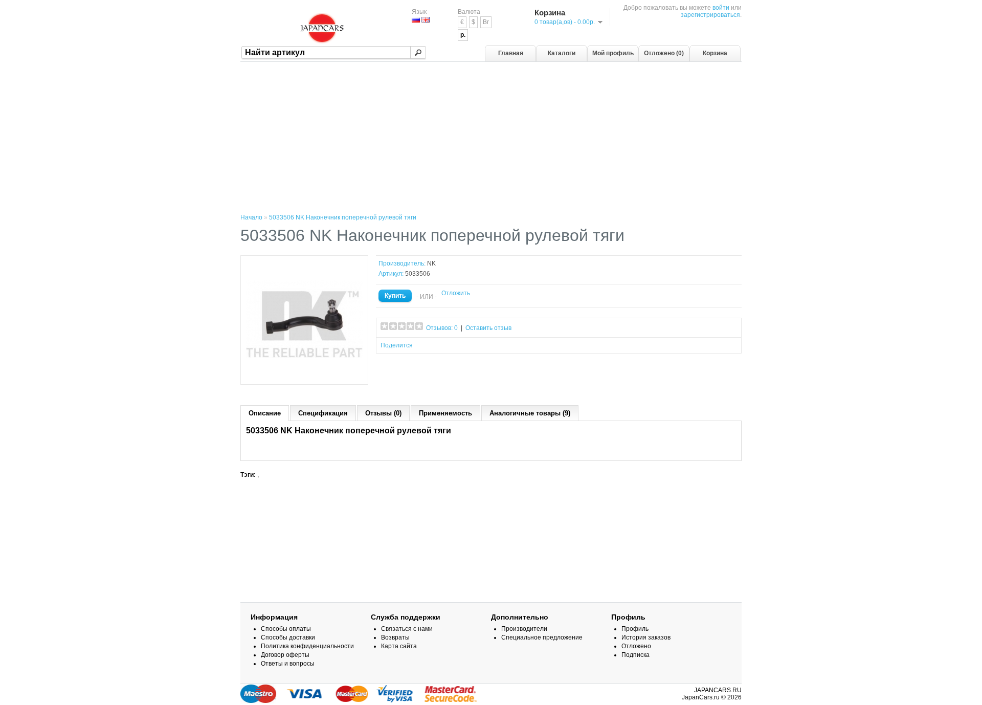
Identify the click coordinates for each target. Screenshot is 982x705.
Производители (524, 628)
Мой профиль (613, 53)
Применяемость (445, 413)
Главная (510, 53)
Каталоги (561, 53)
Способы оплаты (286, 628)
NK (431, 263)
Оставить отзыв (488, 328)
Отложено (636, 646)
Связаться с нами (407, 628)
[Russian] (416, 20)
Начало (251, 217)
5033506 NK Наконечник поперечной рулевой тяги (342, 217)
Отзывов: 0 (442, 328)
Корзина (715, 53)
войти (720, 7)
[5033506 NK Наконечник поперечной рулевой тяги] (304, 375)
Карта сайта (399, 646)
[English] (425, 20)
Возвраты (395, 637)
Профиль (635, 628)
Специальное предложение (542, 637)
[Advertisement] (491, 138)
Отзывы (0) (383, 413)
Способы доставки (288, 637)
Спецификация (323, 413)
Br (486, 22)
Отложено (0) (664, 53)
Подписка (635, 654)
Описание (265, 413)
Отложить (455, 293)
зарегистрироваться (710, 14)
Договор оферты (285, 654)
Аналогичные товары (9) (529, 413)
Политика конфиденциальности (307, 646)
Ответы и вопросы (288, 663)
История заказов (646, 637)
